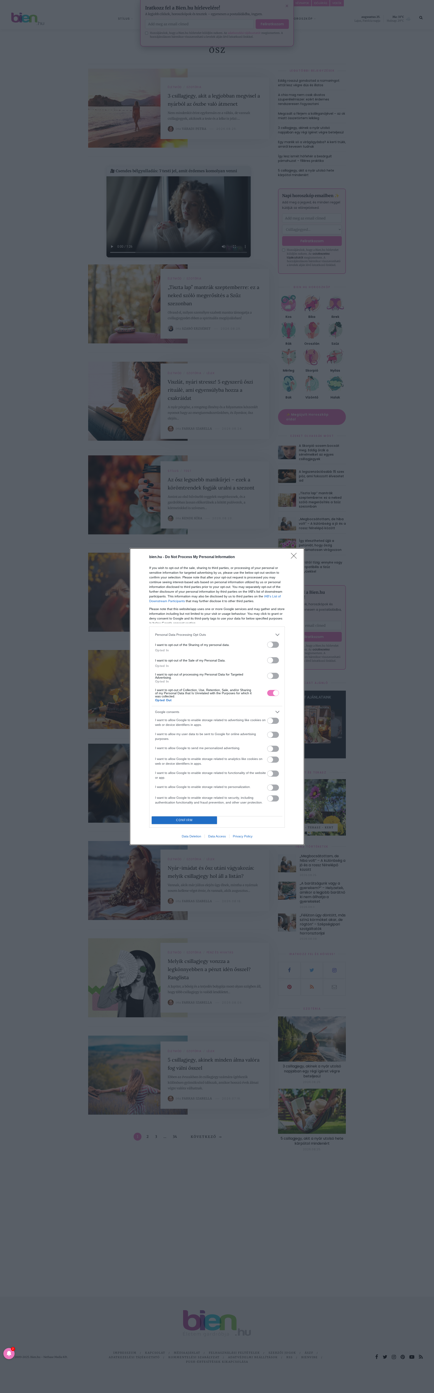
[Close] (295, 557)
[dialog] (217, 696)
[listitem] (217, 634)
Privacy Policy (242, 836)
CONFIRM (184, 820)
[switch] (273, 645)
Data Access (217, 836)
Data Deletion (191, 836)
